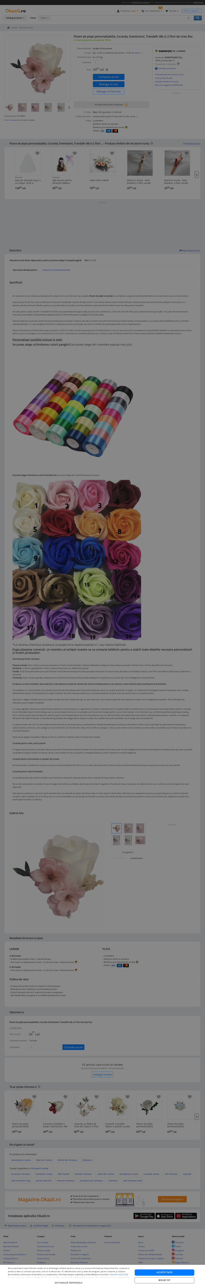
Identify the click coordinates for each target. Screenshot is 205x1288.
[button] (69, 1281)
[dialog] (102, 1276)
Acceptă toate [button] (164, 1272)
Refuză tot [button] (164, 1280)
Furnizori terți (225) (119, 1274)
